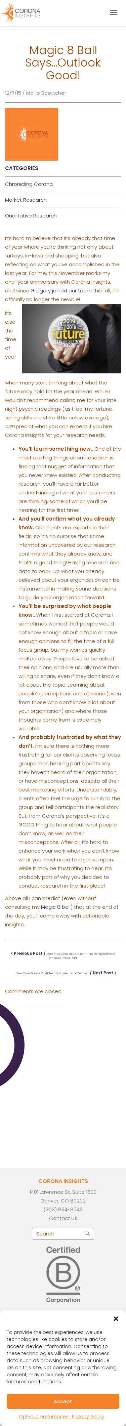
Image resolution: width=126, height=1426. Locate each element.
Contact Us (63, 1218)
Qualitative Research (31, 215)
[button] (116, 1318)
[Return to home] (26, 12)
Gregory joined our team (61, 290)
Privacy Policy (88, 1416)
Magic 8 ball (56, 906)
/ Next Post (64, 973)
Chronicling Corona (29, 184)
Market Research (26, 199)
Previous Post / (64, 955)
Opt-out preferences (44, 1416)
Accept (63, 1401)
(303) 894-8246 (63, 1209)
